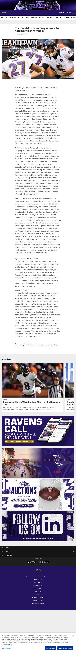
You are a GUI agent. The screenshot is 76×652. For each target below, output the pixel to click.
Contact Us (38, 591)
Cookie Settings (38, 600)
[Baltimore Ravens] (38, 570)
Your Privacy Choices (38, 597)
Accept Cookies (50, 648)
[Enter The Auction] (38, 494)
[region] (38, 642)
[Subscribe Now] (38, 431)
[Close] (73, 636)
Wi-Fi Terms (38, 588)
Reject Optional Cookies (65, 648)
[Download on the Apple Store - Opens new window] (31, 562)
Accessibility (38, 582)
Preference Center (38, 603)
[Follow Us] (38, 526)
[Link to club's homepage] (3, 11)
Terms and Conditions (38, 585)
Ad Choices (38, 594)
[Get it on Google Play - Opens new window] (44, 563)
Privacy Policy (38, 579)
